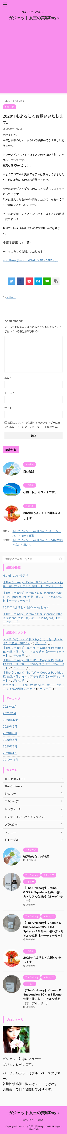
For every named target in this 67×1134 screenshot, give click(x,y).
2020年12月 (11, 720)
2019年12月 (10, 759)
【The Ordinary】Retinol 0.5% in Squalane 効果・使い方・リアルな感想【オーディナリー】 (33, 584)
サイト (8, 407)
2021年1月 (9, 713)
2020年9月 (10, 726)
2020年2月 (10, 746)
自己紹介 (29, 471)
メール (9, 392)
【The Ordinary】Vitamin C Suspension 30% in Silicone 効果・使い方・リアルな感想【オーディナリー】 (33, 618)
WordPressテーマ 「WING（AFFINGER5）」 (30, 260)
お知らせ (11, 297)
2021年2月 (10, 706)
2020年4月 (10, 740)
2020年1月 (10, 753)
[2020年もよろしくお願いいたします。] (38, 281)
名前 (7, 377)
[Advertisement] (33, 59)
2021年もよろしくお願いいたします (26, 607)
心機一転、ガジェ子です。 (40, 492)
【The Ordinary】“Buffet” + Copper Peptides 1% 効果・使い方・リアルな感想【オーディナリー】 (33, 651)
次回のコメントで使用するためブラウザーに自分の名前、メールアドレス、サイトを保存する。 (32, 424)
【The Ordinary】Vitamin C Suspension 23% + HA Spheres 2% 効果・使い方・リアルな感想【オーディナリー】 (32, 597)
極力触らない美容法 (15, 575)
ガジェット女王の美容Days (34, 17)
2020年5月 (10, 733)
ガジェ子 (40, 643)
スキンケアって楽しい (33, 1119)
